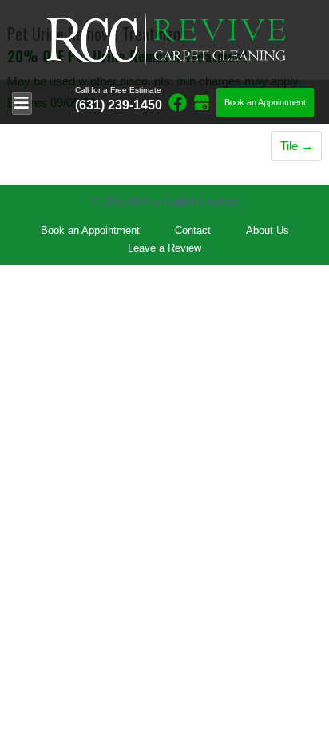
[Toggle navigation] (22, 103)
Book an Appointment (265, 102)
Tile (289, 146)
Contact (193, 230)
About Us (267, 230)
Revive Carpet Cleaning (183, 201)
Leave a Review (164, 248)
